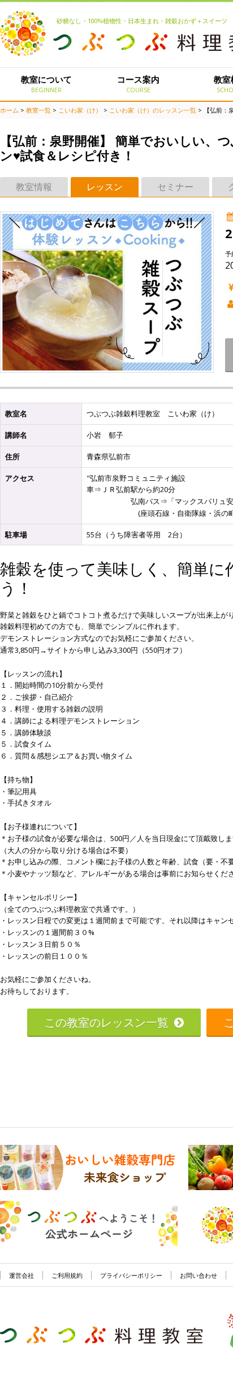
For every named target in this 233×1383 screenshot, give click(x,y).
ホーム (9, 110)
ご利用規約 (67, 1275)
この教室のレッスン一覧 (106, 1022)
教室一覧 (38, 110)
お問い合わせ (198, 1275)
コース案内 (138, 84)
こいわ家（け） (80, 110)
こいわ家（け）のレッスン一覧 (152, 110)
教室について (46, 84)
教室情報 (34, 186)
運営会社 (21, 1275)
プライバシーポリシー (131, 1275)
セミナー (175, 186)
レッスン (105, 186)
